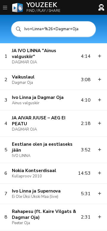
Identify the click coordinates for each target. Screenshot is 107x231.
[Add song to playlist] (99, 56)
